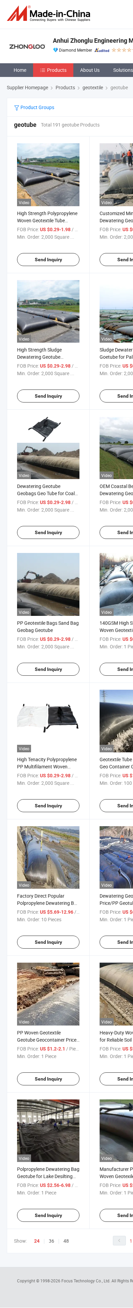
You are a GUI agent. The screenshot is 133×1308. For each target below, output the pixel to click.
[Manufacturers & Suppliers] (50, 13)
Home (20, 70)
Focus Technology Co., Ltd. (86, 1280)
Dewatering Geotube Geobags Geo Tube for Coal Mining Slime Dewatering (46, 493)
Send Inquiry (48, 259)
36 (51, 1241)
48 (66, 1241)
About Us (90, 70)
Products (56, 70)
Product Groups (36, 107)
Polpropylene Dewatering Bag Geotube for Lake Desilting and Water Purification (48, 1176)
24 (37, 1241)
